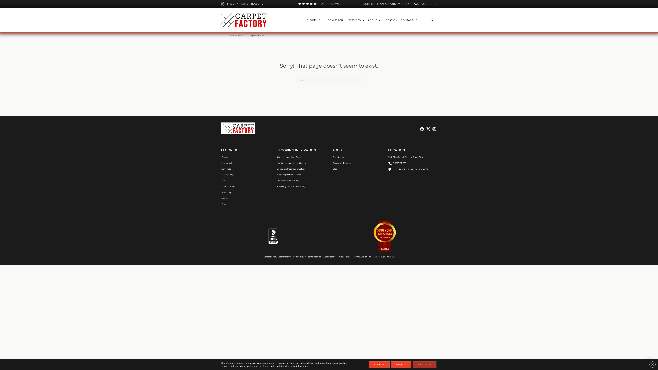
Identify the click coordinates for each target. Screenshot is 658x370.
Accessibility (328, 257)
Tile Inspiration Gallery (288, 180)
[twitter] (427, 129)
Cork (223, 204)
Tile (223, 180)
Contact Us (389, 257)
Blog (335, 169)
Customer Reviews (342, 163)
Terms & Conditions (362, 257)
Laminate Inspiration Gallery (291, 169)
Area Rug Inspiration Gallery (291, 186)
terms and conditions (274, 366)
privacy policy (246, 366)
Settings (424, 364)
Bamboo (225, 198)
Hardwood (226, 163)
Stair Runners (228, 186)
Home (233, 35)
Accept (379, 364)
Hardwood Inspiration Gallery (291, 163)
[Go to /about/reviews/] (319, 4)
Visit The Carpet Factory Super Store (406, 157)
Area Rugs (226, 192)
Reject (401, 364)
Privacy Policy (343, 257)
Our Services (339, 157)
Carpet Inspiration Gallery (290, 157)
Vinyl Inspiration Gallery (289, 174)
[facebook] (421, 129)
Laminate (226, 169)
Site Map (378, 257)
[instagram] (433, 129)
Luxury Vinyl (227, 174)
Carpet (224, 157)
